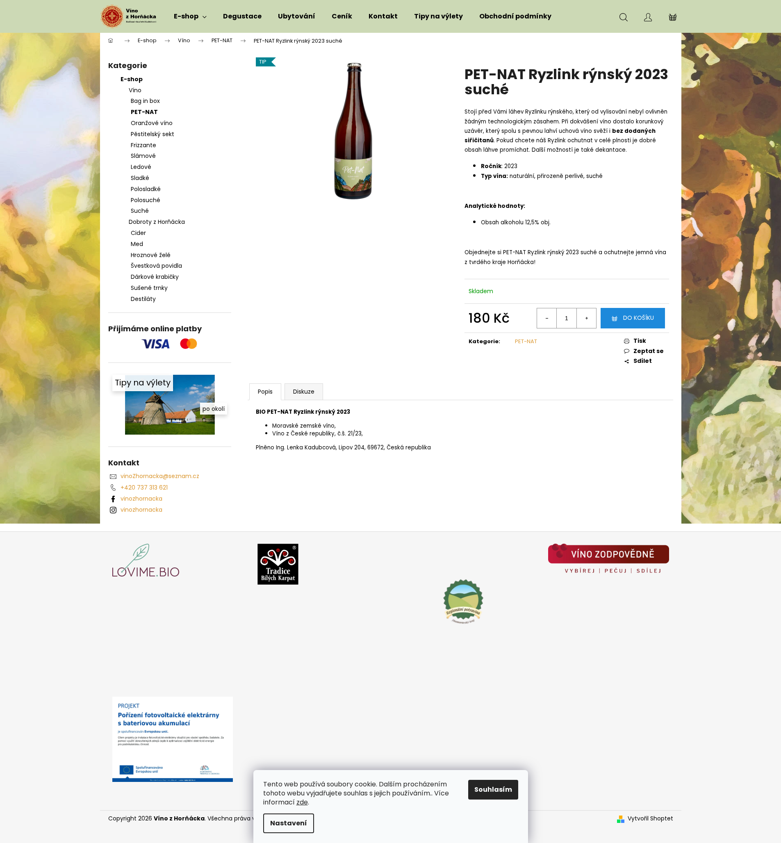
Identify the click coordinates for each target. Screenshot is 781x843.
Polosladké (146, 189)
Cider (138, 233)
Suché (140, 211)
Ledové (141, 167)
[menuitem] (190, 16)
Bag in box (145, 101)
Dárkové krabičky (155, 277)
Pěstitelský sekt (152, 134)
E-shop (132, 79)
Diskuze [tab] (303, 391)
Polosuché (145, 200)
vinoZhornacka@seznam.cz (160, 476)
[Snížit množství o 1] (547, 318)
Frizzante (143, 145)
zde (302, 802)
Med (137, 244)
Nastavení (288, 823)
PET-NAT (144, 112)
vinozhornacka (141, 498)
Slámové (143, 156)
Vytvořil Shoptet (650, 818)
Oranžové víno (152, 123)
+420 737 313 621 (144, 487)
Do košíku (638, 318)
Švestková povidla (156, 266)
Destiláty (143, 299)
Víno (135, 90)
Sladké (140, 178)
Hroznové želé (151, 255)
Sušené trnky (149, 288)
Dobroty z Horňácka (157, 222)
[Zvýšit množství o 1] (586, 318)
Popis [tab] (265, 391)
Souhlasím (493, 789)
